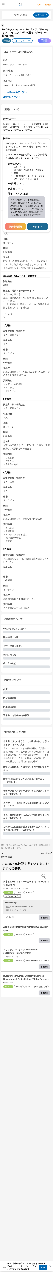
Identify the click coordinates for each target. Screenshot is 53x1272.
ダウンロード (42, 15)
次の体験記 (46, 853)
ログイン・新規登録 (44, 4)
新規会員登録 (15, 226)
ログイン (37, 226)
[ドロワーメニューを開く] (3, 4)
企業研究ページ (10, 96)
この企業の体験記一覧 (13, 92)
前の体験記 (6, 856)
